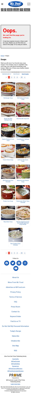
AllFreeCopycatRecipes (15, 368)
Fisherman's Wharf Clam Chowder (22, 202)
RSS (15, 351)
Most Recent (16, 74)
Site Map (15, 346)
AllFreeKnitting (15, 364)
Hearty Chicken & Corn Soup (8, 140)
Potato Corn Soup (8, 201)
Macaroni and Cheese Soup (23, 181)
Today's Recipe (15, 331)
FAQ (15, 302)
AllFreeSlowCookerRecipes (15, 371)
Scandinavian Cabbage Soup (23, 140)
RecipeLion (15, 366)
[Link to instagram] (25, 263)
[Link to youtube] (15, 268)
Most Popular (25, 74)
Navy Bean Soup (8, 222)
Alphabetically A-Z (6, 74)
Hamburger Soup (8, 98)
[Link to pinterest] (18, 263)
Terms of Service (15, 297)
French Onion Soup (8, 160)
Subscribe (15, 336)
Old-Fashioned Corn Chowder (8, 181)
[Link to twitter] (12, 263)
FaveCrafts (15, 359)
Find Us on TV (15, 321)
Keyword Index (15, 316)
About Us (15, 277)
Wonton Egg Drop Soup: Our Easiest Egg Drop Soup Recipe (22, 223)
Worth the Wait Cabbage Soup (8, 119)
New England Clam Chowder (15, 244)
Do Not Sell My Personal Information (15, 326)
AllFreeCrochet (15, 361)
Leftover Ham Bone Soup (23, 160)
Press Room (15, 307)
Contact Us (15, 312)
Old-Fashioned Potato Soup (23, 98)
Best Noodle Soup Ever (23, 118)
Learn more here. (15, 384)
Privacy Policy (15, 292)
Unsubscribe (15, 341)
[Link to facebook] (6, 263)
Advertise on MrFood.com (15, 287)
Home (2, 56)
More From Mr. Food (15, 282)
